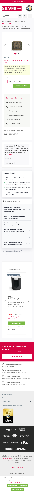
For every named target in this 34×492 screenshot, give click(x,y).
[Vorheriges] (5, 45)
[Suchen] (20, 16)
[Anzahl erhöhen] (10, 86)
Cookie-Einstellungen (17, 467)
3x (10, 81)
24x (25, 81)
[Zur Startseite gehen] (12, 8)
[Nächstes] (29, 45)
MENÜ (7, 16)
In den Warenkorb (21, 86)
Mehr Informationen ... (17, 482)
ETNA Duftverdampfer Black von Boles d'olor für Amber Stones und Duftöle (15, 298)
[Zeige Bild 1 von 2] (15, 53)
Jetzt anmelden (17, 356)
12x (19, 81)
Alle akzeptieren (17, 489)
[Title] (8, 416)
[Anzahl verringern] (5, 86)
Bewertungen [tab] (9, 163)
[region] (17, 45)
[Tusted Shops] (29, 8)
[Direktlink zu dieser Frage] (30, 209)
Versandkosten (7, 458)
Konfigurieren (13, 485)
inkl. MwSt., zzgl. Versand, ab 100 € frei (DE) (16, 317)
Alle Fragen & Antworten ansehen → (13, 254)
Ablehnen (23, 485)
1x (5, 81)
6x (15, 81)
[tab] (16, 150)
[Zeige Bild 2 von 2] (18, 53)
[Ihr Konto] (25, 16)
